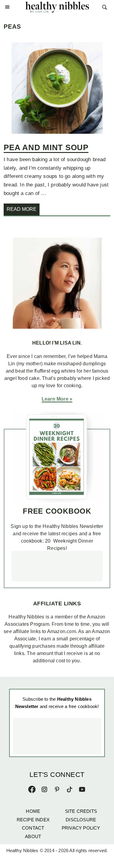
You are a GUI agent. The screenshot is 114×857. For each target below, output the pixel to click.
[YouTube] (82, 788)
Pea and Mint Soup (46, 147)
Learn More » (57, 399)
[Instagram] (44, 788)
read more (21, 209)
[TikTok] (69, 788)
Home (33, 811)
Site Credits (81, 811)
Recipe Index (33, 819)
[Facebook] (31, 788)
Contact (33, 827)
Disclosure (81, 819)
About (33, 836)
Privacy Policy (81, 827)
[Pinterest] (57, 788)
